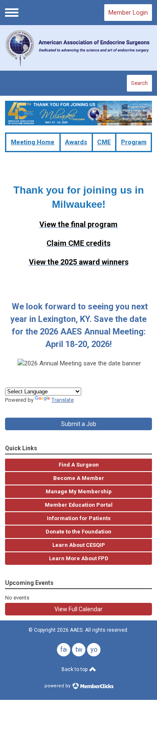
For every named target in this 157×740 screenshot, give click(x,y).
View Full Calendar (78, 609)
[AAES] (78, 48)
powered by (58, 686)
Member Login (128, 12)
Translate (62, 400)
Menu (11, 12)
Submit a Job (78, 424)
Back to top (75, 669)
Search (139, 83)
